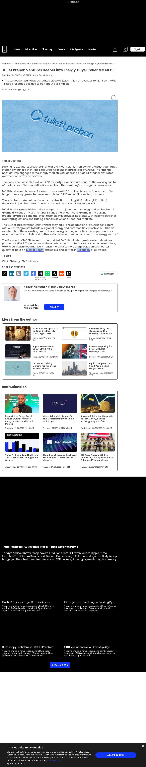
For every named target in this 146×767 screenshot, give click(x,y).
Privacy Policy (53, 760)
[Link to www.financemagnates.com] (18, 333)
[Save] (68, 274)
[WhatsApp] (47, 273)
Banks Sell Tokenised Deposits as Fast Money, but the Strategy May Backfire (97, 419)
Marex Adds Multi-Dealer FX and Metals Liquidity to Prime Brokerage (58, 419)
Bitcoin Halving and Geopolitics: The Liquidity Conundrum (100, 331)
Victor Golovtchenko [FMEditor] (42, 75)
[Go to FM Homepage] (4, 49)
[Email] (18, 273)
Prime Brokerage (40, 63)
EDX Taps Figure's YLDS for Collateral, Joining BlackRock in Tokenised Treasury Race (97, 458)
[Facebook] (33, 273)
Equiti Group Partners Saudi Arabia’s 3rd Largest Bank (100, 366)
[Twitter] (4, 273)
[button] (49, 763)
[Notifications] (125, 49)
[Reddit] (61, 273)
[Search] (115, 49)
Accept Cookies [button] (116, 755)
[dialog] (73, 755)
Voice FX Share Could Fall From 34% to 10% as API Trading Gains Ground (21, 458)
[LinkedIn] (11, 273)
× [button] (143, 746)
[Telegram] (26, 273)
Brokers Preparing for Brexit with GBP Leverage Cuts (100, 349)
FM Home (6, 63)
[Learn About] (40, 275)
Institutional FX (22, 63)
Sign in (137, 49)
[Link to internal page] (12, 293)
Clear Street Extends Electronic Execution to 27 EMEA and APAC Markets (60, 458)
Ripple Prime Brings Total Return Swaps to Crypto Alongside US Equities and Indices (19, 420)
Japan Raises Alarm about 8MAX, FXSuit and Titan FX (43, 349)
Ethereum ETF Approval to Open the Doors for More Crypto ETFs (45, 331)
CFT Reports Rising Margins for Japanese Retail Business (44, 366)
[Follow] (54, 274)
